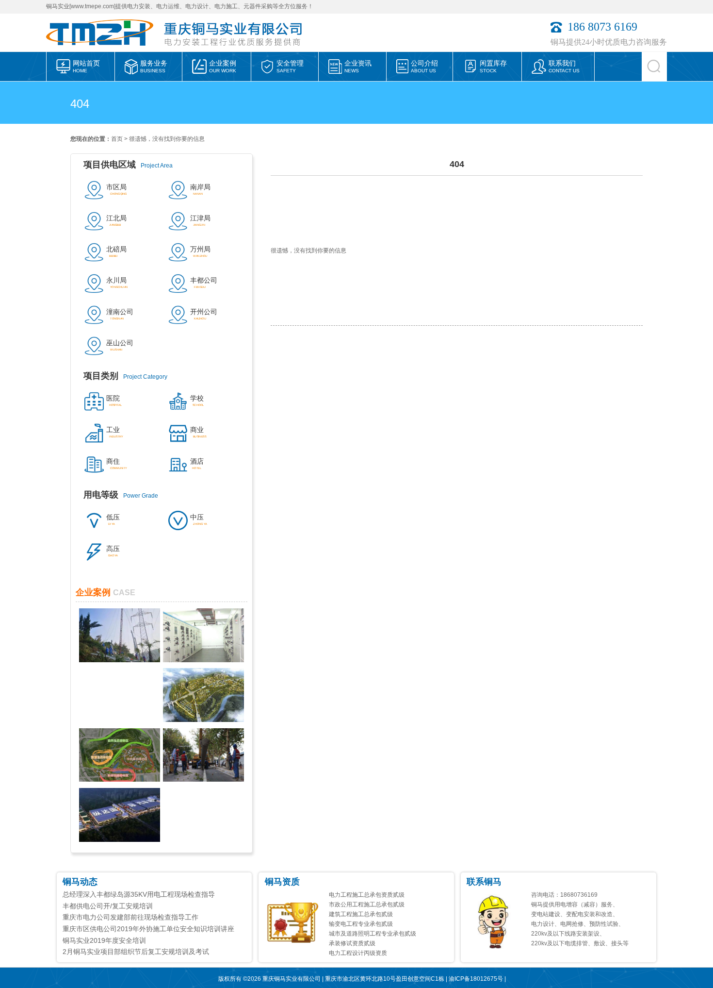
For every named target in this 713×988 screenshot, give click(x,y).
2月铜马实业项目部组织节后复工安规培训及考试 (136, 951)
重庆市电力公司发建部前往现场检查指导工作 (130, 917)
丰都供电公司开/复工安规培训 (108, 906)
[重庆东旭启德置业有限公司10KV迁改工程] (203, 779)
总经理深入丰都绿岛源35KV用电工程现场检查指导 (139, 894)
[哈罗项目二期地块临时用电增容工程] (203, 719)
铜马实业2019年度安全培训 (104, 940)
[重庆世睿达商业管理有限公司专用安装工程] (203, 660)
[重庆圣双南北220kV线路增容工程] (119, 660)
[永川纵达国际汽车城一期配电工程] (119, 839)
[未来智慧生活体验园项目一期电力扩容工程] (119, 779)
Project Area (128, 164)
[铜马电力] (104, 49)
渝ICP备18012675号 (476, 978)
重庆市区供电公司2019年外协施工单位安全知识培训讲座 (148, 929)
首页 (117, 138)
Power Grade (120, 495)
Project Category (125, 376)
